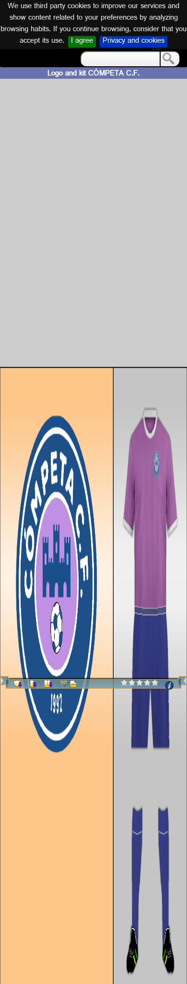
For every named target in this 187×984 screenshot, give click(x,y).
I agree (82, 42)
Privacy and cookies (133, 42)
